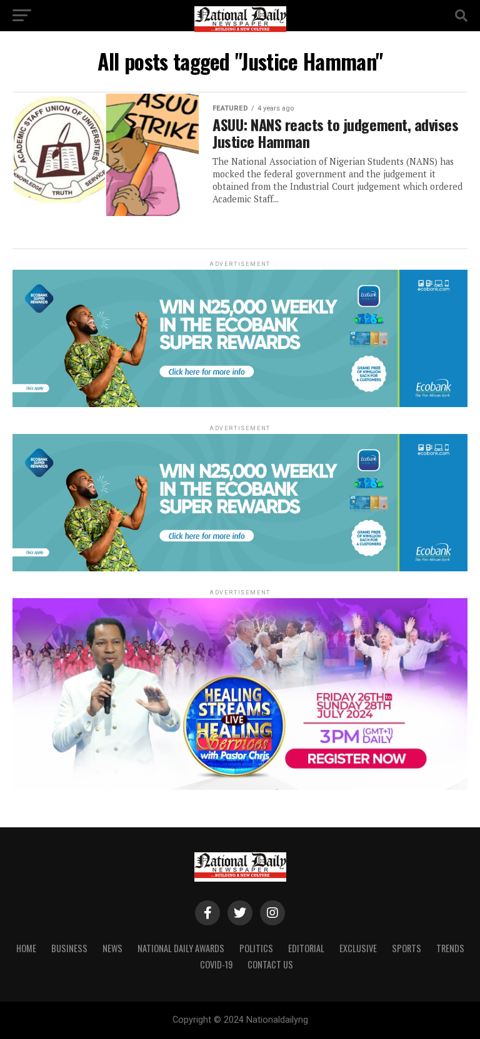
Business (69, 948)
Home (26, 948)
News (112, 948)
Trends (450, 948)
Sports (406, 948)
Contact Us (270, 964)
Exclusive (358, 948)
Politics (256, 948)
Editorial (306, 948)
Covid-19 (216, 964)
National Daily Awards (181, 948)
